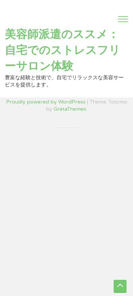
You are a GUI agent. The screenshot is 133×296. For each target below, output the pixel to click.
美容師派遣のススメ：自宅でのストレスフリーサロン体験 (62, 50)
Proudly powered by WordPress (46, 102)
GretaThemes (70, 109)
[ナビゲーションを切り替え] (123, 19)
